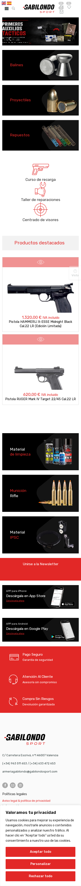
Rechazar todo (40, 876)
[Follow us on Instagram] (20, 785)
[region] (40, 845)
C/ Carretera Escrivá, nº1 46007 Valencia (30, 755)
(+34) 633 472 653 (43, 763)
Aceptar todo (40, 852)
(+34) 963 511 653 (14, 763)
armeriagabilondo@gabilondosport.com (29, 771)
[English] (4, 3)
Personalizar (40, 864)
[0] (61, 12)
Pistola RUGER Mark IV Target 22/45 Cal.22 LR (40, 399)
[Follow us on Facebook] (5, 785)
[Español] (9, 3)
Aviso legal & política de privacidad (26, 800)
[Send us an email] (13, 785)
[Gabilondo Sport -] (38, 8)
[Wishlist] (69, 8)
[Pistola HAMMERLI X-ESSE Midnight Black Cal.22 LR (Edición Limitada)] (41, 301)
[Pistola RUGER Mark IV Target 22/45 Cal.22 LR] (41, 378)
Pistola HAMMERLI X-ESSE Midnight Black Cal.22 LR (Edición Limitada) (40, 324)
